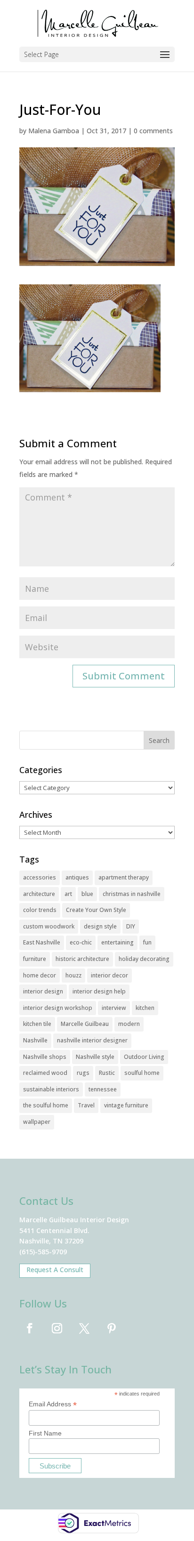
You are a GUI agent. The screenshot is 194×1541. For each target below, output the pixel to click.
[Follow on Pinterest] (111, 1328)
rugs (83, 1073)
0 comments (153, 130)
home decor (39, 975)
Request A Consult (54, 1269)
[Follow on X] (84, 1328)
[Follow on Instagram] (57, 1328)
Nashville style (95, 1057)
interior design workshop (57, 1008)
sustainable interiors (51, 1089)
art (68, 894)
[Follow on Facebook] (29, 1328)
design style (100, 926)
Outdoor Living (144, 1057)
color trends (40, 910)
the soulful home (45, 1105)
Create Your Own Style (96, 910)
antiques (77, 877)
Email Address (53, 1404)
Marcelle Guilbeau (85, 1024)
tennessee (103, 1089)
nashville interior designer (92, 1040)
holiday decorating (144, 959)
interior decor (109, 975)
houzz (73, 975)
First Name (45, 1433)
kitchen (145, 1008)
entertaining (117, 942)
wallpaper (36, 1122)
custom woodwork (48, 926)
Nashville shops (44, 1057)
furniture (34, 959)
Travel (86, 1105)
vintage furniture (126, 1105)
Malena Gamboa (53, 130)
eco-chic (81, 942)
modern (129, 1024)
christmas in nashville (132, 894)
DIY (130, 926)
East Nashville (41, 942)
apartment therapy (123, 877)
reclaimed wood (45, 1073)
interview (114, 1008)
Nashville (35, 1040)
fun (147, 942)
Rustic (107, 1073)
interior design (43, 991)
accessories (39, 877)
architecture (39, 894)
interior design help (99, 991)
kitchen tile (37, 1024)
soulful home (142, 1073)
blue (87, 894)
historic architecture (82, 959)
